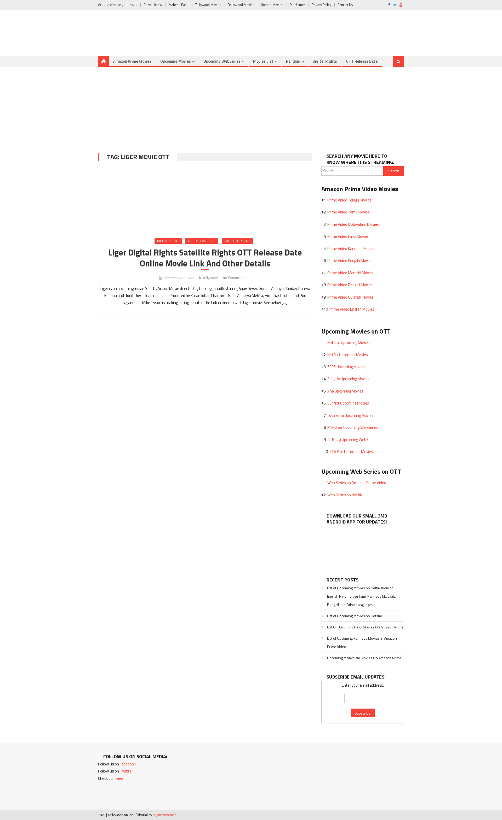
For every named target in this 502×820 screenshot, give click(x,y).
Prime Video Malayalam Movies (353, 224)
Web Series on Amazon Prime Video (356, 483)
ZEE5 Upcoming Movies (346, 367)
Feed (119, 778)
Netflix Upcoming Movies (347, 355)
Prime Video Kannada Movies (351, 249)
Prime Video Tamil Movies (348, 212)
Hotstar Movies (272, 4)
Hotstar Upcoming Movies (348, 343)
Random (293, 61)
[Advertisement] (251, 105)
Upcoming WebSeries (222, 61)
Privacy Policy (321, 4)
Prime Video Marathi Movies (350, 273)
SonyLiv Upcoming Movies (348, 379)
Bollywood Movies (241, 4)
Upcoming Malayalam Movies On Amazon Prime (364, 658)
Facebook (128, 764)
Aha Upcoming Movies (345, 391)
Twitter (126, 771)
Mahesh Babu (179, 4)
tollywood (210, 277)
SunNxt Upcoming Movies (348, 403)
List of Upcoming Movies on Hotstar (354, 616)
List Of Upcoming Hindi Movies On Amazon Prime (365, 627)
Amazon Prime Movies (132, 61)
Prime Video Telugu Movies (349, 200)
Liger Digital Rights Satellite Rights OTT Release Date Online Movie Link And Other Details (205, 258)
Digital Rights (325, 61)
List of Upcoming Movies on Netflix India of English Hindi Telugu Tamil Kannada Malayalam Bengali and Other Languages (362, 596)
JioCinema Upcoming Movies (350, 415)
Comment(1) (237, 277)
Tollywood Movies (208, 4)
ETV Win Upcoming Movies (351, 452)
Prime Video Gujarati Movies (350, 297)
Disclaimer (297, 4)
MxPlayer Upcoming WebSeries (352, 427)
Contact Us (345, 4)
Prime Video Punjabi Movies (350, 261)
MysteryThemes (164, 814)
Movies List (263, 61)
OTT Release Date (362, 61)
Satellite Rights (237, 240)
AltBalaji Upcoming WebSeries (351, 440)
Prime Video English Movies (351, 309)
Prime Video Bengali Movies (350, 285)
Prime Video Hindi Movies (348, 236)
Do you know (153, 4)
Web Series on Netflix (345, 495)
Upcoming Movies (175, 61)
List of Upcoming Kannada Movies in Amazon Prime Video (362, 642)
